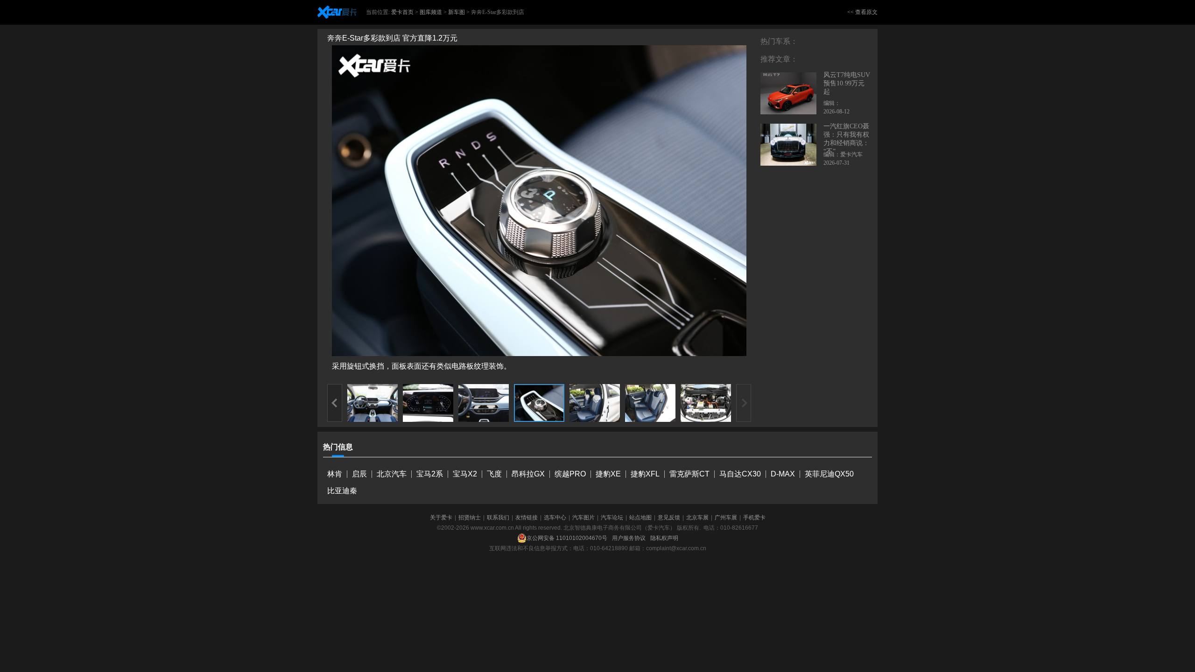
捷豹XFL (645, 474)
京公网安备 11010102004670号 (567, 538)
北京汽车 (392, 474)
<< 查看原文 (862, 12)
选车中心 (555, 517)
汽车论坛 (612, 517)
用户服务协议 (629, 538)
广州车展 (726, 517)
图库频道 (430, 12)
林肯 (334, 474)
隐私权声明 (664, 538)
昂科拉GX (528, 474)
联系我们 (498, 517)
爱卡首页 (402, 12)
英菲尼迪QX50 (829, 474)
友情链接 (526, 517)
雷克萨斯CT (689, 474)
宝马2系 (429, 474)
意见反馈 (669, 517)
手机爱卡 (754, 517)
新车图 (456, 12)
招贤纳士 (469, 517)
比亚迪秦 (342, 491)
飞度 (494, 474)
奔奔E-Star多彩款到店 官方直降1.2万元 (392, 38)
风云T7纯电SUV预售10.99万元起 (846, 83)
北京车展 (697, 517)
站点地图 (640, 517)
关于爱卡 (441, 517)
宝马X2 (465, 474)
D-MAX (783, 474)
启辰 (359, 474)
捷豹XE (608, 474)
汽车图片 (583, 517)
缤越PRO (570, 474)
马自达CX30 (740, 474)
